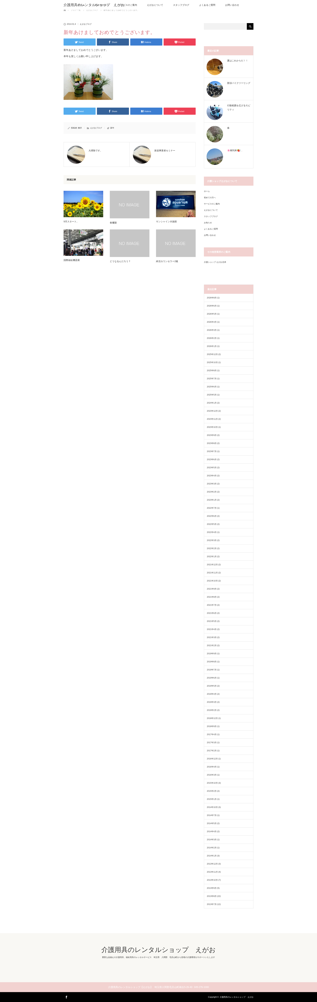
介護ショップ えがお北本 (215, 262)
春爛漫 (113, 222)
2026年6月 (212, 306)
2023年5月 (212, 467)
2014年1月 (212, 856)
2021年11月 (212, 573)
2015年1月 (212, 799)
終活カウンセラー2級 (167, 261)
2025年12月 (212, 354)
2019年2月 (212, 710)
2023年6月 (212, 459)
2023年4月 (212, 476)
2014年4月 (212, 831)
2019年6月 (212, 678)
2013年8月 (212, 896)
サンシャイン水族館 (166, 221)
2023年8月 (212, 443)
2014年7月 (212, 815)
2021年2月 (212, 645)
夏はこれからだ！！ (237, 60)
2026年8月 (212, 298)
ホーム (207, 191)
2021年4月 (212, 629)
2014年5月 (212, 823)
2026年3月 (212, 330)
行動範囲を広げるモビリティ (238, 107)
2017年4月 (212, 734)
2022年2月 (212, 548)
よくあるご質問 (207, 5)
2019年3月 (212, 702)
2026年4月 (212, 322)
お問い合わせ (232, 5)
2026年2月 (212, 338)
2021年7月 (212, 605)
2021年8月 (212, 597)
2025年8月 (212, 370)
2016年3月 (212, 775)
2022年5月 (212, 524)
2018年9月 (212, 726)
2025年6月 (212, 387)
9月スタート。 (71, 221)
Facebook (66, 996)
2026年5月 (212, 314)
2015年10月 (212, 783)
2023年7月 (212, 451)
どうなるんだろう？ (120, 261)
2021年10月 (212, 581)
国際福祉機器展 (72, 260)
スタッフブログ (181, 5)
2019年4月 (212, 694)
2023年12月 (212, 411)
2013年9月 (212, 888)
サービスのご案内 (128, 5)
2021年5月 (212, 621)
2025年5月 (212, 395)
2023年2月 (212, 492)
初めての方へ (210, 197)
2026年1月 (212, 346)
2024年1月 (212, 403)
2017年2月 (212, 750)
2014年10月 (212, 807)
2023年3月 (212, 484)
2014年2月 (212, 848)
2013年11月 (212, 872)
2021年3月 (212, 637)
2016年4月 (212, 767)
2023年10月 (212, 427)
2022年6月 (212, 516)
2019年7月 (212, 670)
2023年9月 (212, 435)
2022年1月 (212, 556)
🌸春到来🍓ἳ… (235, 150)
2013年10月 (212, 880)
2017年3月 (212, 742)
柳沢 (80, 128)
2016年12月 (212, 759)
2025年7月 (212, 378)
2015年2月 (212, 791)
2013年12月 (212, 864)
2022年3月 (212, 540)
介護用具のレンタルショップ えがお (94, 5)
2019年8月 (212, 662)
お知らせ (208, 222)
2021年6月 (212, 613)
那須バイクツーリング (238, 83)
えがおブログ (86, 24)
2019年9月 (212, 653)
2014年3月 (212, 839)
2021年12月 (212, 564)
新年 (112, 128)
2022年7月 (212, 508)
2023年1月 (212, 500)
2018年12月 (212, 718)
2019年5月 (212, 686)
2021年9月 (212, 589)
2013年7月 (212, 904)
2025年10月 (212, 362)
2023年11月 (212, 419)
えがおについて (155, 5)
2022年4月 (212, 532)
